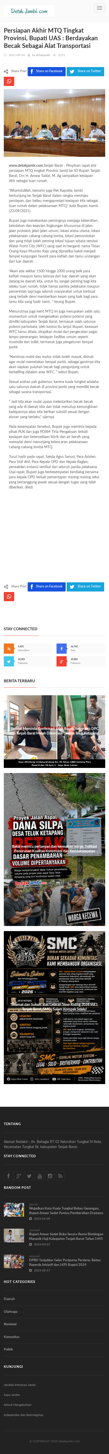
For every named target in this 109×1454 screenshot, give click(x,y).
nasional (34, 1230)
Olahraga (10, 1312)
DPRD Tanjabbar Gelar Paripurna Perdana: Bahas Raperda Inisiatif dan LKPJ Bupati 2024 (65, 1263)
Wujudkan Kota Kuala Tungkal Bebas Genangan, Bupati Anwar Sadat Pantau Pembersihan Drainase (66, 1211)
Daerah (9, 1299)
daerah (33, 1204)
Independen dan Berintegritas (23, 1415)
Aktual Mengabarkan (17, 1404)
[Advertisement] (54, 537)
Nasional (10, 1324)
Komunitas (12, 1337)
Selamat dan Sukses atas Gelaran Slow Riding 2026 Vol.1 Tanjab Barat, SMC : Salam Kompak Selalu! (54, 1007)
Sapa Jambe (12, 1394)
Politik (8, 1349)
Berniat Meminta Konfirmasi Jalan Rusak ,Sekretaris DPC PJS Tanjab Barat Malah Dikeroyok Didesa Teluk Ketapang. (54, 731)
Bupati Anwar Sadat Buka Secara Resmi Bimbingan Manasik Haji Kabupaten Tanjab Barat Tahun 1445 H (66, 1239)
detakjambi (43, 55)
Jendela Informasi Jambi (20, 1384)
